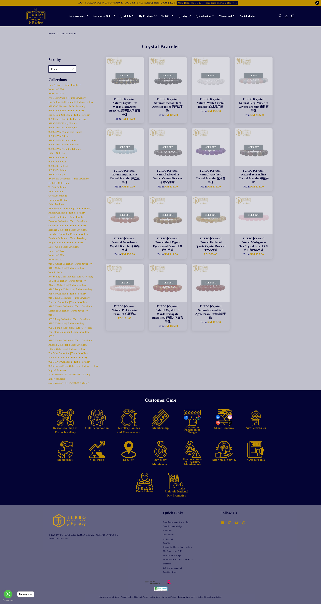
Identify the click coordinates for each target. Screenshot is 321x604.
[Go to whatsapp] (8, 594)
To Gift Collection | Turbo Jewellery (67, 280)
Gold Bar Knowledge (172, 526)
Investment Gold (102, 16)
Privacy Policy (127, 597)
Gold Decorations (57, 195)
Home (51, 33)
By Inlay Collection (58, 183)
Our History (168, 535)
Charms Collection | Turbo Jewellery (67, 225)
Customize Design (58, 200)
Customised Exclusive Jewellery (177, 547)
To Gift (165, 16)
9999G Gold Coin (57, 161)
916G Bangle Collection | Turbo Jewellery (70, 289)
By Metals (125, 16)
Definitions (155, 597)
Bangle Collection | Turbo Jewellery (67, 217)
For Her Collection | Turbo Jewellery (67, 293)
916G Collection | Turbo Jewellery (66, 268)
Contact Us (168, 539)
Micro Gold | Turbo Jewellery (63, 246)
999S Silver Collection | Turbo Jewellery (69, 361)
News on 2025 (56, 93)
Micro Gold (225, 16)
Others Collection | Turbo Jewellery (66, 349)
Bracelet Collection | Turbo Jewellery (67, 221)
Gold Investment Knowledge (176, 522)
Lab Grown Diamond (172, 568)
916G (51, 315)
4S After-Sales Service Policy (191, 597)
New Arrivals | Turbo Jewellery (64, 85)
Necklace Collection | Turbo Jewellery (68, 234)
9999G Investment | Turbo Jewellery (67, 119)
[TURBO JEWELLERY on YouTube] (236, 524)
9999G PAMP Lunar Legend (63, 127)
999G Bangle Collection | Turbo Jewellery (70, 327)
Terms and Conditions (109, 597)
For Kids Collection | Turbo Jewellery (67, 357)
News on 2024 (56, 251)
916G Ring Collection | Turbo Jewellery (69, 297)
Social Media (247, 16)
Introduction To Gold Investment (178, 559)
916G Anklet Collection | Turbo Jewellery (70, 263)
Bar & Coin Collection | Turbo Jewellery (69, 115)
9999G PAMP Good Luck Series (65, 132)
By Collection (203, 16)
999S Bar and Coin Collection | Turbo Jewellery (73, 366)
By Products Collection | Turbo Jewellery (69, 208)
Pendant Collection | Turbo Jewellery (67, 238)
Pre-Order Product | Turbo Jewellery (67, 97)
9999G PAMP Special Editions (64, 144)
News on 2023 (56, 255)
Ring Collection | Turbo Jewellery (65, 242)
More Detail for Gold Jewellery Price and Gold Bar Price (207, 3)
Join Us (166, 543)
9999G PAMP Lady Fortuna (62, 123)
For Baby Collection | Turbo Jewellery (68, 353)
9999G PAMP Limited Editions (64, 149)
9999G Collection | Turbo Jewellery (67, 106)
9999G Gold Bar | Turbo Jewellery (66, 110)
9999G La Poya (56, 174)
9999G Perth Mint (57, 170)
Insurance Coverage (172, 555)
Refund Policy (141, 597)
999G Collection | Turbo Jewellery (66, 323)
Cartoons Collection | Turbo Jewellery (68, 310)
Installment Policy (213, 597)
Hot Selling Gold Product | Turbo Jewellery (70, 102)
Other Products (56, 204)
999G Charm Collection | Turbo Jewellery (70, 340)
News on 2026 (56, 89)
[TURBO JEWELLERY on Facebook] (222, 524)
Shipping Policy (169, 597)
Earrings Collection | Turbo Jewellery (67, 229)
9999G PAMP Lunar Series (62, 140)
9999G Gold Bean (58, 157)
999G (51, 336)
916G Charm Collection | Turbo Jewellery (70, 306)
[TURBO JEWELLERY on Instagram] (229, 524)
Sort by (54, 60)
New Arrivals (76, 16)
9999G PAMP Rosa (58, 136)
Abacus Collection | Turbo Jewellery (67, 285)
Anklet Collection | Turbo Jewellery (66, 212)
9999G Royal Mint (58, 166)
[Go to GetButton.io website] (8, 600)
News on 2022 (56, 259)
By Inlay (182, 16)
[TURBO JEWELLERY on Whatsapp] (243, 524)
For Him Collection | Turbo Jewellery (67, 302)
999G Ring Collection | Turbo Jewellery (69, 319)
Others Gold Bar (57, 153)
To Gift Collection (57, 187)
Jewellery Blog (170, 572)
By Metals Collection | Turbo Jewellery (68, 178)
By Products (146, 16)
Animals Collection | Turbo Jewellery (67, 344)
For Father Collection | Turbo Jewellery (68, 332)
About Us (167, 530)
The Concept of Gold (172, 551)
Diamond (167, 564)
